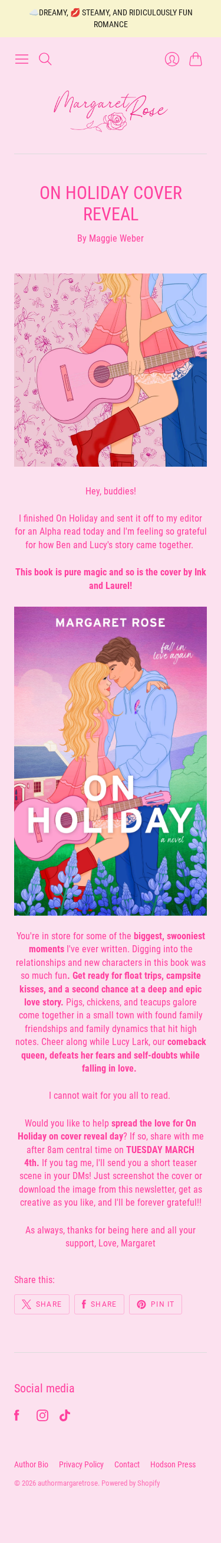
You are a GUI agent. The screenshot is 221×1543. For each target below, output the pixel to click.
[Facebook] (16, 1418)
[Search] (45, 59)
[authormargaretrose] (111, 112)
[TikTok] (65, 1418)
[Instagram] (42, 1418)
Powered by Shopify (130, 1483)
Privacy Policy (81, 1464)
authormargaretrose (68, 1483)
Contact (127, 1464)
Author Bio (31, 1464)
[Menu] (21, 59)
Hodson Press (173, 1464)
